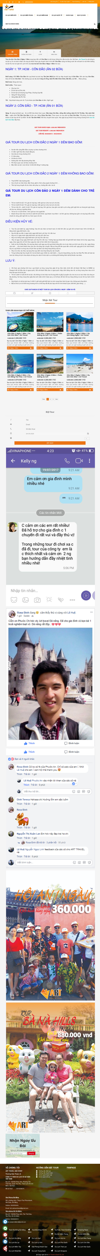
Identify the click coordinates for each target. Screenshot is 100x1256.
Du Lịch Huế (36, 1238)
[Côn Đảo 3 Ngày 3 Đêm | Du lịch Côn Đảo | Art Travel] (79, 363)
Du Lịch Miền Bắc (11, 15)
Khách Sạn (69, 15)
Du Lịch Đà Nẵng (15, 1238)
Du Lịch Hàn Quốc (84, 1247)
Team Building (76, 1)
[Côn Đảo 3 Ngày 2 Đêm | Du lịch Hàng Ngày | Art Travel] (79, 322)
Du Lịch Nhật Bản (15, 1251)
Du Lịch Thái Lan (61, 1247)
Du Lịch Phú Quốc (61, 1242)
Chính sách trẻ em (44, 1177)
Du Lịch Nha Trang (84, 1238)
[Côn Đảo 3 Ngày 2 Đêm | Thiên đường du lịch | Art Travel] (50, 322)
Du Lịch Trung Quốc (39, 1251)
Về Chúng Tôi (54, 1)
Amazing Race (83, 1230)
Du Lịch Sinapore (61, 1251)
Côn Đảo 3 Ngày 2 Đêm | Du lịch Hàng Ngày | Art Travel (78, 334)
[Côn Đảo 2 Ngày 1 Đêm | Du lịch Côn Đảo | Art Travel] (20, 322)
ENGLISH (91, 1)
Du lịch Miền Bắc (84, 1234)
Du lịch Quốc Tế (57, 15)
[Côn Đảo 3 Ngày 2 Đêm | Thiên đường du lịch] (50, 363)
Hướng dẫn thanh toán (46, 1173)
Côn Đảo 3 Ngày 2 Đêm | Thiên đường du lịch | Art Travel (49, 334)
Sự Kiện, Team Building (63, 1230)
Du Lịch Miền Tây (15, 1247)
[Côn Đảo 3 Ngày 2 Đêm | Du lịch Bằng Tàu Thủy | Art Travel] (20, 363)
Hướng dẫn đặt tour (45, 1171)
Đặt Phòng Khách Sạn (39, 1247)
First (43, 399)
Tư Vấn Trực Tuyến (65, 1)
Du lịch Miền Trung (26, 15)
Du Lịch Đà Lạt (14, 1242)
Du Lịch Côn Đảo (84, 1242)
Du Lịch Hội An (60, 1238)
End (57, 399)
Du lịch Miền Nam (42, 15)
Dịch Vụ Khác (81, 15)
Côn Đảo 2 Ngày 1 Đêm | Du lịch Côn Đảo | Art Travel (19, 334)
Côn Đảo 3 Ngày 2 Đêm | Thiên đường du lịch (49, 376)
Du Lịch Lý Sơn (37, 1242)
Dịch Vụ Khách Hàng (12, 24)
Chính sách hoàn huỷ (45, 1175)
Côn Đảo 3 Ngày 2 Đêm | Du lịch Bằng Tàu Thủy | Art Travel (20, 376)
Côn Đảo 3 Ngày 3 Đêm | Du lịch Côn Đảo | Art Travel (78, 376)
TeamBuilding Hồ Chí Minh (37, 1231)
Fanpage (71, 1167)
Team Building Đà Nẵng (17, 1230)
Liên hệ (84, 1)
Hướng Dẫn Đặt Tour (47, 1167)
